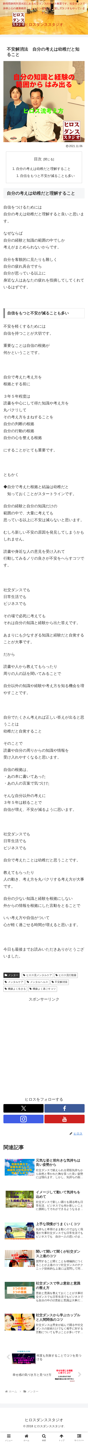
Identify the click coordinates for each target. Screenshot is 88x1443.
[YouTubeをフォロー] (64, 1119)
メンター (13, 975)
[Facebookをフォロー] (64, 1108)
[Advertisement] (44, 1047)
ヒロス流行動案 (67, 975)
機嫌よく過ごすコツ (44, 988)
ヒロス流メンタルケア (39, 975)
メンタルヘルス (39, 981)
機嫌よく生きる (17, 988)
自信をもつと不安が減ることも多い (47, 176)
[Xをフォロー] (23, 1108)
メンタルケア (15, 981)
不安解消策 (61, 981)
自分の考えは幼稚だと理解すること (43, 169)
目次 (38, 159)
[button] (79, 892)
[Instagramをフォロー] (23, 1119)
